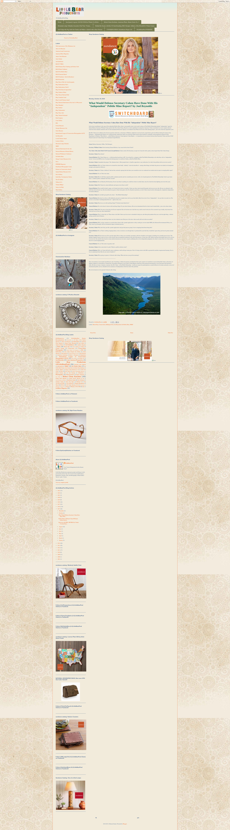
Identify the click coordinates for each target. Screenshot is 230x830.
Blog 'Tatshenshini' (60, 110)
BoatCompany (59, 118)
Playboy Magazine (80, 374)
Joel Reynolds (117, 324)
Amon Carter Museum (61, 56)
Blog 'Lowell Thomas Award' (63, 100)
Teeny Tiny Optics (70, 381)
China (82, 346)
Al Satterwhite (75, 341)
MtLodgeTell (60, 366)
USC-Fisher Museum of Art (72, 385)
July (60, 529)
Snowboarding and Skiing (60, 380)
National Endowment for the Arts (64, 149)
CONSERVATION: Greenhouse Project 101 (119, 29)
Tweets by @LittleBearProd (70, 38)
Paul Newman (72, 373)
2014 (59, 543)
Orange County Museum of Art (63, 159)
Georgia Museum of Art (61, 128)
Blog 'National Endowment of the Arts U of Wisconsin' (69, 102)
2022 (59, 493)
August (61, 526)
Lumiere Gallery (60, 141)
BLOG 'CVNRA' (60, 64)
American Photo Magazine (62, 54)
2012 (59, 547)
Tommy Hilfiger (59, 184)
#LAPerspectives (60, 338)
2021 (59, 495)
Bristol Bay (95, 324)
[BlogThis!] (113, 322)
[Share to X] (115, 322)
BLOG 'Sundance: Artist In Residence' (65, 77)
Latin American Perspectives (75, 360)
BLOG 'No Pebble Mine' (61, 72)
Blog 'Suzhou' (59, 107)
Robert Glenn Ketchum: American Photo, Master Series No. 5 (121, 22)
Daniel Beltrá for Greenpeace (73, 350)
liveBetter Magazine (61, 388)
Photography (59, 374)
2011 (59, 550)
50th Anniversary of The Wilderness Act (65, 46)
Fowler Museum (60, 125)
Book (58, 346)
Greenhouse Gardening (62, 355)
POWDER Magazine (61, 164)
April (60, 536)
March (60, 538)
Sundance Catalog (60, 381)
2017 (59, 504)
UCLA (62, 385)
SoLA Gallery (59, 174)
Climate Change (60, 348)
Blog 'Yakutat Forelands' (62, 115)
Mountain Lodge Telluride (62, 143)
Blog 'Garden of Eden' (61, 92)
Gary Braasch (64, 353)
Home (59, 22)
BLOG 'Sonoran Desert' (61, 74)
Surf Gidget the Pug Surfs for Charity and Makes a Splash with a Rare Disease (80, 29)
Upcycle (62, 386)
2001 (59, 559)
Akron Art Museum (60, 48)
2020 (59, 497)
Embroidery (58, 351)
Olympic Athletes (59, 369)
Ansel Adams (59, 59)
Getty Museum (59, 131)
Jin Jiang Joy (81, 358)
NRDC (131, 324)
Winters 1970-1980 (75, 386)
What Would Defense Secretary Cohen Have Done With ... (69, 515)
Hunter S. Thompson (73, 355)
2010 (59, 552)
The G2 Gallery (59, 179)
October (61, 513)
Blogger (125, 824)
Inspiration (83, 355)
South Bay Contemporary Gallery (64, 177)
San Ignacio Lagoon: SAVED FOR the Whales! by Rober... (83, 22)
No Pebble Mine (125, 324)
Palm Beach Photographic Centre (64, 166)
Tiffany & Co (59, 182)
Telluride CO (79, 381)
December (61, 511)
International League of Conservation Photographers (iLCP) (70, 133)
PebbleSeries (81, 373)
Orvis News (67, 371)
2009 (59, 554)
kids (83, 386)
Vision (67, 386)
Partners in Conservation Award (63, 169)
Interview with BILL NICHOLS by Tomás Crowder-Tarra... (69, 523)
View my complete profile (62, 482)
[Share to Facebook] (116, 322)
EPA (57, 123)
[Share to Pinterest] (118, 322)
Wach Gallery (59, 190)
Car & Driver (76, 346)
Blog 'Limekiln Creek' (61, 97)
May (60, 533)
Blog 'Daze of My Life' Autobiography (65, 82)
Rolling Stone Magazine (61, 378)
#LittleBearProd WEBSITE (144, 29)
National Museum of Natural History (64, 151)
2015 (59, 509)
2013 (59, 545)
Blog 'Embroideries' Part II (62, 87)
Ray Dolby (58, 376)
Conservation (102, 324)
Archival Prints (59, 345)
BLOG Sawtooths (60, 79)
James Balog (74, 358)
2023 (59, 490)
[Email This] (111, 322)
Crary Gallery (59, 120)
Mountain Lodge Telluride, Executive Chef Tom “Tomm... (74, 26)
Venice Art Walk (60, 187)
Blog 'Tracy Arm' (60, 113)
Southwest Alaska (71, 380)
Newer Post (93, 333)
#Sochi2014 (69, 340)
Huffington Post (110, 324)
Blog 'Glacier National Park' (62, 95)
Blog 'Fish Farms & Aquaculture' (63, 89)
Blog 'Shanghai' (59, 105)
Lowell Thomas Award (61, 138)
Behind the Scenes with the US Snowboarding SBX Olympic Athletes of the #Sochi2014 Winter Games (125, 26)
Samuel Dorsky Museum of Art (63, 172)
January (61, 540)
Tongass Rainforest (79, 383)
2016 (59, 506)
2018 (59, 502)
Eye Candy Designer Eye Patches (72, 351)
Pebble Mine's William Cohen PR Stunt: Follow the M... (68, 519)
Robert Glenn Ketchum (72, 376)
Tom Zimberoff (69, 383)
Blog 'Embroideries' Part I (62, 84)
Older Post (170, 333)
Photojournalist (70, 374)
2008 (59, 557)
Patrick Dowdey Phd (61, 373)
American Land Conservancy (63, 51)
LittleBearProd (69, 463)
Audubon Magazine (81, 345)
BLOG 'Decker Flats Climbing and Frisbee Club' (67, 66)
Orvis (57, 161)
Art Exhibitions (59, 61)
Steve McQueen (81, 380)
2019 (59, 500)
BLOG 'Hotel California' (61, 69)
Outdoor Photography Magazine (78, 371)
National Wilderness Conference (63, 154)
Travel (57, 385)
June (60, 531)
